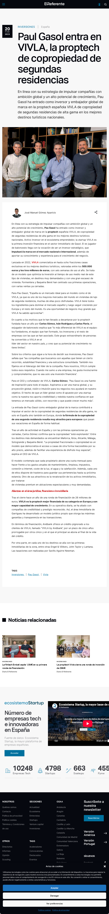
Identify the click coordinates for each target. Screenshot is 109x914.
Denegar (54, 896)
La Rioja (60, 854)
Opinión (5, 855)
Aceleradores (36, 846)
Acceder (15, 753)
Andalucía (61, 807)
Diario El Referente (9, 672)
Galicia (60, 850)
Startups (33, 820)
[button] (104, 866)
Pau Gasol (33, 574)
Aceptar (54, 888)
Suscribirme (93, 818)
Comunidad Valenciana (67, 841)
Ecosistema (35, 811)
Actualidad (34, 807)
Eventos (33, 859)
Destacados (35, 855)
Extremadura (63, 845)
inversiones (18, 574)
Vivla (45, 574)
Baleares (61, 858)
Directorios (7, 846)
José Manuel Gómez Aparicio (40, 212)
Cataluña (61, 833)
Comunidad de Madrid (67, 837)
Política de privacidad (60, 910)
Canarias (61, 815)
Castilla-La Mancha (65, 828)
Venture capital (36, 824)
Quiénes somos (9, 807)
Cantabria (61, 820)
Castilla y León (63, 824)
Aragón (60, 811)
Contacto (6, 811)
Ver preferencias (54, 903)
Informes (6, 851)
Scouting (6, 859)
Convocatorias (36, 851)
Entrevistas (35, 815)
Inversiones (35, 828)
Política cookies (44, 910)
